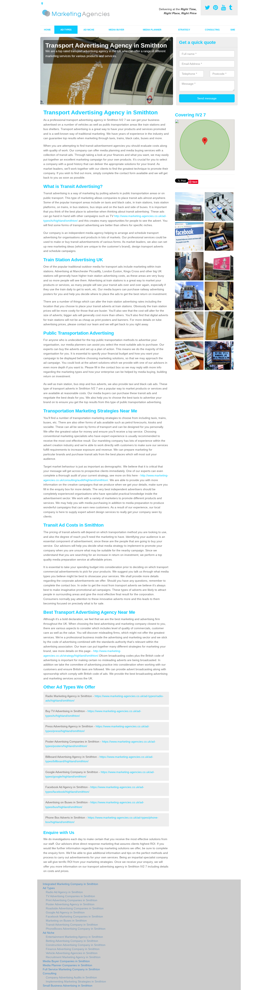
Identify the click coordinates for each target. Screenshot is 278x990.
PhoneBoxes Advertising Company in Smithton (75, 928)
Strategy (184, 29)
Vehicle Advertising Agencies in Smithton (71, 953)
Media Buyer (116, 29)
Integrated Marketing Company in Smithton (70, 884)
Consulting (212, 29)
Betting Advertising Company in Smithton (72, 940)
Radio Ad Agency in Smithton (64, 892)
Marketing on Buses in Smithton (66, 920)
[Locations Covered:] (42, 3)
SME (232, 29)
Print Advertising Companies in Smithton (71, 900)
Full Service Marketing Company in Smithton (71, 969)
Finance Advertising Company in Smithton (73, 949)
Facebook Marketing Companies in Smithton (74, 916)
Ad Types (65, 29)
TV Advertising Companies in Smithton (70, 896)
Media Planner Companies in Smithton (67, 965)
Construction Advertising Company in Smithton (75, 945)
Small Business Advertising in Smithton (67, 985)
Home (47, 29)
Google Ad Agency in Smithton (65, 912)
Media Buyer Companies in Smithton (66, 961)
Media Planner (152, 29)
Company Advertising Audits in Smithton (71, 977)
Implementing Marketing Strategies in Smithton (76, 981)
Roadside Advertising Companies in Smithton (75, 908)
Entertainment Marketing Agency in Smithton (74, 936)
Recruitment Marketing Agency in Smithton (73, 957)
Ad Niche (88, 29)
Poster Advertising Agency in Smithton (70, 904)
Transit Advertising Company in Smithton (72, 924)
